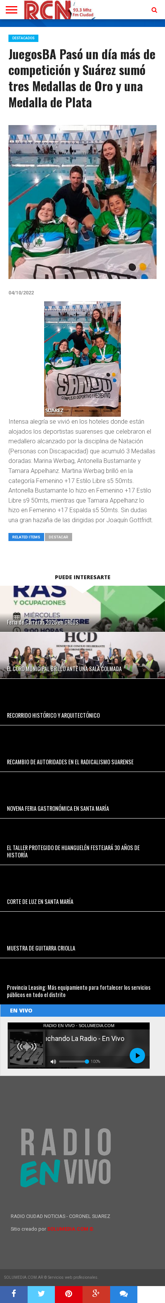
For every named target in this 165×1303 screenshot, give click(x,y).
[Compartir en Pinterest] (68, 1294)
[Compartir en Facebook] (14, 1294)
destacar (58, 537)
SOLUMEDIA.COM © (70, 1229)
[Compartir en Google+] (96, 1294)
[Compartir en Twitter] (41, 1294)
